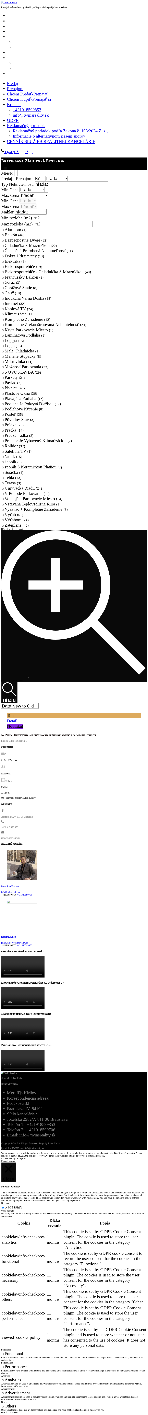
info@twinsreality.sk (39, 47)
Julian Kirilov (8, 936)
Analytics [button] (5, 1376)
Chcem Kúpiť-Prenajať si (35, 31)
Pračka (14, 430)
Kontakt (14, 104)
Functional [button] (6, 1349)
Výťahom (17, 519)
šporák (13, 461)
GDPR (13, 120)
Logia (13, 345)
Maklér (8, 212)
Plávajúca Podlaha (24, 398)
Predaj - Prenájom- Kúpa (23, 178)
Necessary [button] (6, 1203)
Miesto (7, 173)
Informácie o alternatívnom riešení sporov (49, 136)
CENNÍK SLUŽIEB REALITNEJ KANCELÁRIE (52, 74)
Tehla (13, 477)
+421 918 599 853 (18, 151)
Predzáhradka (19, 435)
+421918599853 (27, 109)
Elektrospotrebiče (23, 266)
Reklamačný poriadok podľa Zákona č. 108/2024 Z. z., (60, 130)
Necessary (13, 1207)
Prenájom (15, 88)
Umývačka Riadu (23, 488)
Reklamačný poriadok (26, 125)
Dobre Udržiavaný (24, 256)
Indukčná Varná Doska (28, 298)
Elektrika (15, 261)
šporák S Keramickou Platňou (33, 467)
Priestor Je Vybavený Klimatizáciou (38, 440)
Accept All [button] (21, 1158)
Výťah (14, 514)
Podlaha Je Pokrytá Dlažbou (33, 403)
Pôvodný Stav (19, 419)
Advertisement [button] (7, 1389)
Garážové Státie (21, 287)
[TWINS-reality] (9, 2)
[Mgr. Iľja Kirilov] (22, 877)
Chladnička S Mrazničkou (31, 245)
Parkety (15, 377)
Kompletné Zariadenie (27, 319)
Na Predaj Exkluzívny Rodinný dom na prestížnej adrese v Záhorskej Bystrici (48, 735)
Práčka (14, 424)
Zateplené (17, 525)
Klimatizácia (19, 314)
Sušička (14, 472)
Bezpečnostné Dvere (26, 240)
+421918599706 (24, 894)
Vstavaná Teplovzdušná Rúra (32, 504)
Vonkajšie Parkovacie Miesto (33, 498)
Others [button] (4, 1402)
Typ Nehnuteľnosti (18, 184)
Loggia (14, 340)
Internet (15, 303)
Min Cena (10, 189)
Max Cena (10, 195)
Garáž (12, 282)
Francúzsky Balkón (24, 277)
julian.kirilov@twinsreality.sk (14, 943)
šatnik (13, 456)
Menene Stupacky (23, 356)
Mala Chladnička (22, 351)
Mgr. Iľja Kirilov (10, 886)
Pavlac (13, 382)
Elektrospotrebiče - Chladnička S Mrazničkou (48, 271)
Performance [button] (7, 1362)
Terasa (13, 482)
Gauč (13, 292)
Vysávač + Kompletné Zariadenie (36, 509)
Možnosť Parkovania (26, 366)
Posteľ (14, 414)
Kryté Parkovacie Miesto (29, 329)
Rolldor (15, 445)
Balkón (14, 234)
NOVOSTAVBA (23, 372)
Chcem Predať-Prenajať (27, 94)
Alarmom (15, 229)
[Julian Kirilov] (22, 928)
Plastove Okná (21, 393)
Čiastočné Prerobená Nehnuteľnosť (39, 250)
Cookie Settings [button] (8, 1158)
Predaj (12, 83)
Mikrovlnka (18, 361)
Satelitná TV (18, 451)
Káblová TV (19, 308)
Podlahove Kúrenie (24, 409)
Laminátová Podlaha (25, 335)
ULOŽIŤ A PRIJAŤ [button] (10, 1412)
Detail (12, 720)
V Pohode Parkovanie (27, 493)
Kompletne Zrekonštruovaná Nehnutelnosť (45, 324)
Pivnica (15, 387)
